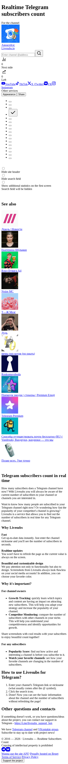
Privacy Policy (30, 757)
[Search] (39, 53)
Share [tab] (21, 94)
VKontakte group (48, 729)
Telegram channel (22, 729)
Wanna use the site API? (15, 753)
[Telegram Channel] (3, 750)
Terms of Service (11, 757)
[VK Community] (8, 750)
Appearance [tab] (9, 94)
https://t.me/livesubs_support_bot (33, 723)
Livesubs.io (8, 48)
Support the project (13, 760)
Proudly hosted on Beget (44, 753)
